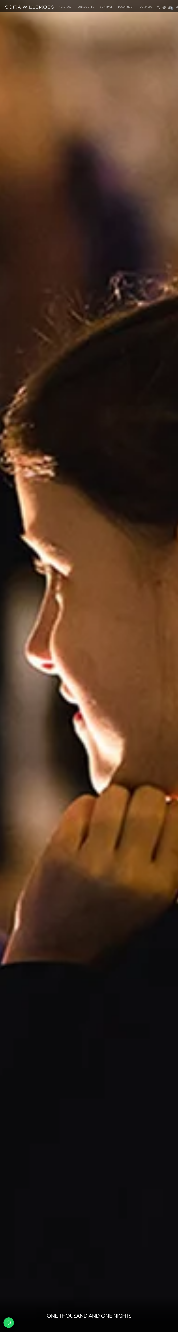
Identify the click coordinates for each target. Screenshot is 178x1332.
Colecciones (86, 7)
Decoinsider (126, 7)
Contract (106, 7)
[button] (8, 1322)
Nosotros (65, 7)
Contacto (146, 7)
